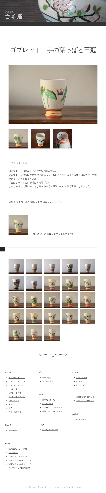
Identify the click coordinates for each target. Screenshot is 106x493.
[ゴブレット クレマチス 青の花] (52, 306)
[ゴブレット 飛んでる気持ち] (52, 273)
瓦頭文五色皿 (14, 400)
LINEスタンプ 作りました (19, 456)
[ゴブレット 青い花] (16, 340)
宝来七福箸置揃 (15, 412)
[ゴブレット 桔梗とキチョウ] (52, 340)
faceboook (81, 385)
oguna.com (81, 419)
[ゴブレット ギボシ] (70, 290)
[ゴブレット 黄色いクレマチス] (34, 323)
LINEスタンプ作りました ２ (20, 460)
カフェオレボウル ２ (17, 381)
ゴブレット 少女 (15, 393)
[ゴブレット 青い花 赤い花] (16, 306)
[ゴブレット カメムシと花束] (34, 290)
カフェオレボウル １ (17, 377)
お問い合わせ (81, 377)
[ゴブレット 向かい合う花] (34, 273)
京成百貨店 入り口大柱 (18, 449)
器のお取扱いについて (85, 397)
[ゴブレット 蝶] (52, 290)
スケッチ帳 (13, 430)
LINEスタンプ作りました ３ (20, 464)
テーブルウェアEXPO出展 (19, 468)
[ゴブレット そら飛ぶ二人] (70, 323)
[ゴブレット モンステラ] (16, 323)
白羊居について (48, 400)
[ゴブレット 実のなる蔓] (87, 273)
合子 (10, 408)
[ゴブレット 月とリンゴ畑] (70, 273)
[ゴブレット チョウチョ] (16, 290)
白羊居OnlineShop (50, 430)
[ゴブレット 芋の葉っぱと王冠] (87, 290)
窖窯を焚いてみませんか (52, 407)
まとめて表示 (47, 381)
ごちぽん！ (13, 452)
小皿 (10, 404)
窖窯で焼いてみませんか (52, 411)
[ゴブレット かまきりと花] (16, 273)
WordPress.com (75, 487)
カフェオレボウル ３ (17, 385)
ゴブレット (13, 389)
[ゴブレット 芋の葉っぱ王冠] (87, 323)
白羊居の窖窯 (47, 404)
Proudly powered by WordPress (37, 487)
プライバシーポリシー (85, 401)
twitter (79, 381)
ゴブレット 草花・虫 (17, 397)
